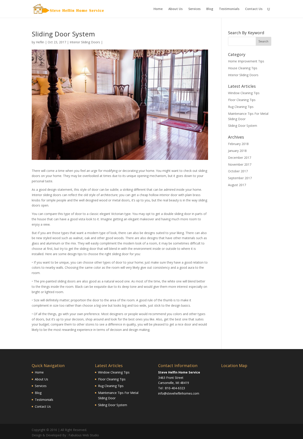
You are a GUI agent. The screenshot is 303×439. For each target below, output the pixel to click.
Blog (209, 9)
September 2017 (240, 178)
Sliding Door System (242, 125)
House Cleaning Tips (242, 68)
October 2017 (238, 171)
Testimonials (229, 9)
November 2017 (239, 164)
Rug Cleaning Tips (241, 107)
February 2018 (238, 144)
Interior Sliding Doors (85, 42)
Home (158, 9)
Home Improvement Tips (246, 61)
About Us (175, 9)
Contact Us (253, 9)
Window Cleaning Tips (244, 93)
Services (194, 9)
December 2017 (239, 157)
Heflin (40, 42)
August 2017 (237, 185)
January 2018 (237, 151)
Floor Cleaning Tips (242, 100)
